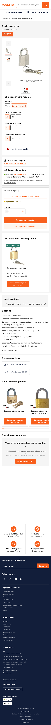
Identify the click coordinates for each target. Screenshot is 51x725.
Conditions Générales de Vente (25, 708)
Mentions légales (25, 711)
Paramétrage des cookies (25, 717)
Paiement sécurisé (8, 640)
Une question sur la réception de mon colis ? (15, 662)
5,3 (7, 127)
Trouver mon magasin (12, 689)
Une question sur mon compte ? (12, 654)
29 (13, 138)
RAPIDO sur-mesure (39, 12)
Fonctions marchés (8, 608)
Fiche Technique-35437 (17, 372)
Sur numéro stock (19, 106)
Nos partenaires (7, 624)
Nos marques (6, 629)
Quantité (7, 207)
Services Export (7, 635)
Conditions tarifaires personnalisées (12, 605)
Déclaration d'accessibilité (25, 719)
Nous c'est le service (8, 594)
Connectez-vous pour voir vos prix (25, 196)
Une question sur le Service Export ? (13, 665)
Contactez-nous (7, 673)
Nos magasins (6, 627)
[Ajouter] (23, 211)
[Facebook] (4, 579)
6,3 (13, 127)
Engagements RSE (8, 602)
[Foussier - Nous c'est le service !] (8, 5)
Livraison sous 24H (8, 599)
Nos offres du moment (9, 632)
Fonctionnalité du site (9, 637)
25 (7, 138)
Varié (7, 106)
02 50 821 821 (9, 684)
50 (18, 117)
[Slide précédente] (41, 381)
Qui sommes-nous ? (8, 591)
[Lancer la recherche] (45, 5)
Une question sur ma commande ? (12, 656)
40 (13, 117)
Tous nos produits (14, 12)
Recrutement (6, 597)
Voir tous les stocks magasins (15, 163)
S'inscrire (43, 566)
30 (7, 117)
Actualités (5, 621)
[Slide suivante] (46, 381)
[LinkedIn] (21, 579)
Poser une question (25, 461)
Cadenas (5, 18)
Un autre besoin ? (8, 667)
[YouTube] (15, 579)
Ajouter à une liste (27, 226)
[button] (30, 63)
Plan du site (25, 722)
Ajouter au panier (27, 220)
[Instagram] (10, 579)
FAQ (4, 651)
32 (18, 138)
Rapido (5, 610)
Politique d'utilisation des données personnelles (25, 714)
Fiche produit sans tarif (17, 364)
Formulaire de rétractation (10, 670)
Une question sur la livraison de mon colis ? (15, 659)
